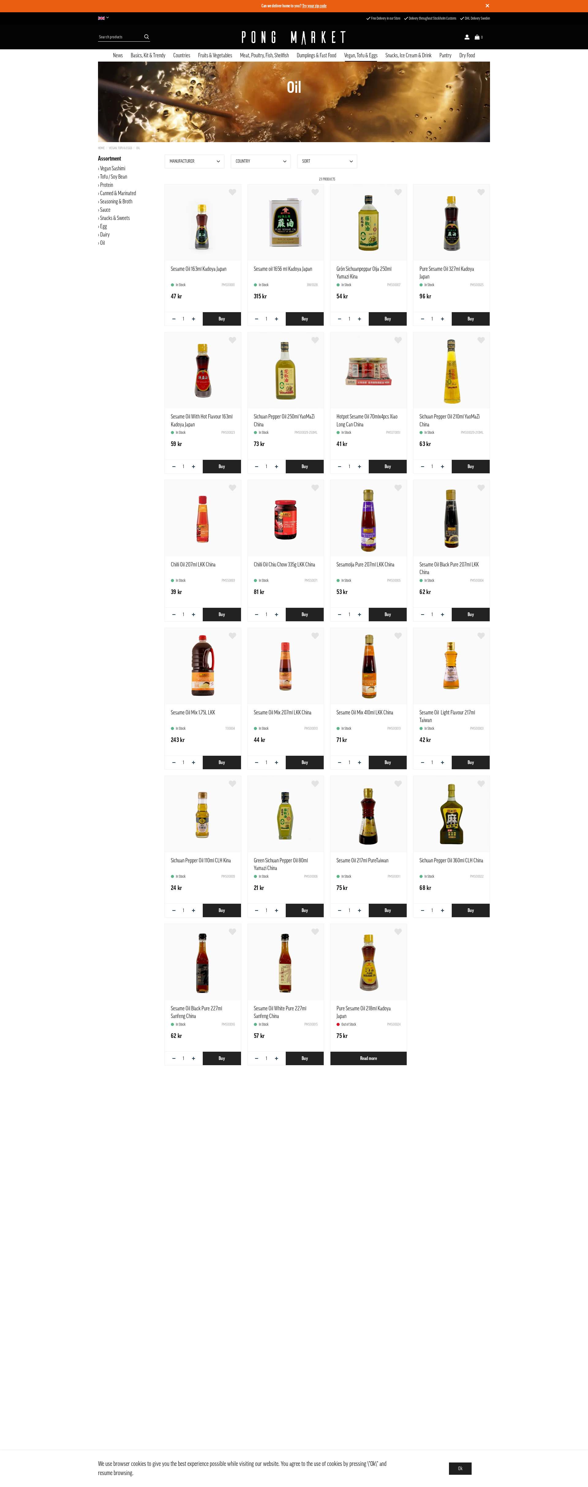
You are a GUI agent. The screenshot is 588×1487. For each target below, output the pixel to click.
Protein (106, 185)
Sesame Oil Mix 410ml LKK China (365, 712)
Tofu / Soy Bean (113, 177)
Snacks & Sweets (115, 218)
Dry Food (467, 55)
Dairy (105, 234)
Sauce (105, 210)
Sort (306, 161)
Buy (222, 318)
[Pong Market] (294, 37)
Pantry (445, 55)
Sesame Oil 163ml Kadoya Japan (198, 269)
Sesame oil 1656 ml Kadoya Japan (283, 269)
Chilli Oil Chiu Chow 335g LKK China (284, 564)
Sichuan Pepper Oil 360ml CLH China (451, 860)
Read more (368, 1058)
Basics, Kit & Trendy (148, 55)
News (118, 55)
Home (101, 148)
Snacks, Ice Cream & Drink (409, 55)
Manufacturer (182, 161)
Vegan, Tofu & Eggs (361, 55)
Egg (103, 226)
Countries (181, 55)
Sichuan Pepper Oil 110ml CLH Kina (201, 860)
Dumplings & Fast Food (316, 55)
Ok (460, 1468)
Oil (138, 148)
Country (243, 161)
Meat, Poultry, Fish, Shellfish (264, 55)
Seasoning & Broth (116, 201)
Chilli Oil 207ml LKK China (193, 564)
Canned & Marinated (118, 193)
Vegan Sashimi (112, 168)
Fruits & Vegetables (215, 55)
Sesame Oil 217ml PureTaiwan (362, 860)
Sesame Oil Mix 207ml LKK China (282, 712)
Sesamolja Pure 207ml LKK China (365, 564)
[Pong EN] (105, 18)
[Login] (467, 37)
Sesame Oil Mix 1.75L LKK (193, 712)
